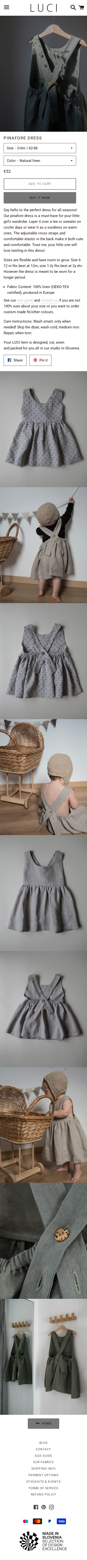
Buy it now (40, 198)
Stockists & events (43, 1481)
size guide (25, 300)
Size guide (43, 1456)
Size (10, 148)
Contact (43, 1449)
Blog (43, 1442)
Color (11, 161)
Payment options (44, 1475)
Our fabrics (43, 1462)
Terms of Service (43, 1488)
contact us (49, 300)
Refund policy (43, 1494)
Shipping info (43, 1468)
